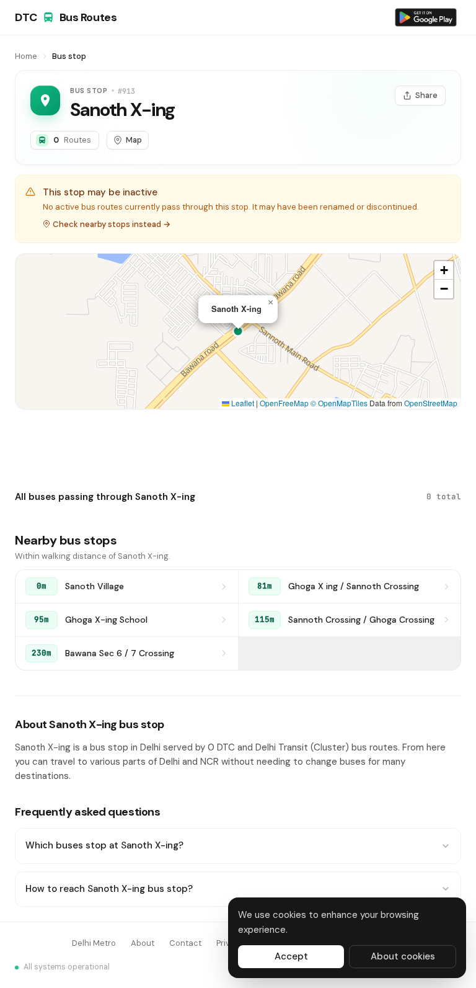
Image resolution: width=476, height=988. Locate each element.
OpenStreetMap (430, 403)
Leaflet (241, 403)
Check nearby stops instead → (111, 224)
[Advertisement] (238, 447)
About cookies (403, 956)
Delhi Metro (94, 943)
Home (26, 56)
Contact (185, 943)
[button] (270, 302)
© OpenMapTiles (339, 403)
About (142, 943)
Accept (291, 956)
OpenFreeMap (284, 403)
